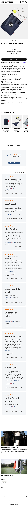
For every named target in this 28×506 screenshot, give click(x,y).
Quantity (14, 53)
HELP (2, 487)
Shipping (9, 51)
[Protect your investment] (14, 438)
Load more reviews (14, 419)
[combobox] (20, 172)
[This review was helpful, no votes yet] (19, 193)
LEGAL (3, 496)
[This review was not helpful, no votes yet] (21, 193)
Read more (10, 271)
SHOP (4, 455)
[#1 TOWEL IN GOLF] (14, 466)
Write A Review (14, 162)
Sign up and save (6, 500)
